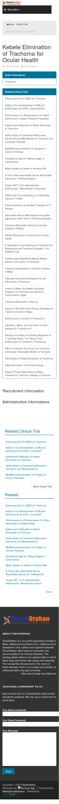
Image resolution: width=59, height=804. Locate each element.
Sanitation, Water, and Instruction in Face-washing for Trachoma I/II (26, 327)
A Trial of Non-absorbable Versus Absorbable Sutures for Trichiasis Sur (25, 572)
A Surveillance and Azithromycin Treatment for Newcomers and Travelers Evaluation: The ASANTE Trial (29, 248)
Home (11, 24)
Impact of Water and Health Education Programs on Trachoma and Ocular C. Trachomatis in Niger (25, 292)
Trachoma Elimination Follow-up (21, 301)
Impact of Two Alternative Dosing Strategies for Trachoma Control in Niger (29, 310)
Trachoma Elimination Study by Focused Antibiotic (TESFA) (26, 227)
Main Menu (13, 9)
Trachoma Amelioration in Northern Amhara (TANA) (27, 270)
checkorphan (31, 66)
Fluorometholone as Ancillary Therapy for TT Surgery (28, 207)
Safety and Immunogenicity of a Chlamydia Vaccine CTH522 (27, 197)
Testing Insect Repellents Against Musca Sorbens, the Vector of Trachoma (26, 260)
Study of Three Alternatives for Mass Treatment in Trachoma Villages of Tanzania (28, 373)
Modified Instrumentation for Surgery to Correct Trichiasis (25, 150)
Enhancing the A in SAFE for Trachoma (25, 98)
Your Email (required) (14, 720)
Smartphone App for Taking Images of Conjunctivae (24, 160)
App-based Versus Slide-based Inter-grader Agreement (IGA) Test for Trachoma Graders (28, 217)
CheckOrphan (28, 784)
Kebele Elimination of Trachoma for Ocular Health (27, 237)
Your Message (10, 730)
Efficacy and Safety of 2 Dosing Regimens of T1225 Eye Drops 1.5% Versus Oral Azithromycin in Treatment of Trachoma (28, 338)
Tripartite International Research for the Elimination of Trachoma (25, 280)
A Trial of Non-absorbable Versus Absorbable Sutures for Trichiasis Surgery (28, 177)
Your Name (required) (14, 710)
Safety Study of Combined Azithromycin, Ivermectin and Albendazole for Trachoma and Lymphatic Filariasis (29, 138)
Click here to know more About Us (38, 673)
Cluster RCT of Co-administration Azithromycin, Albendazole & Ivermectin (25, 187)
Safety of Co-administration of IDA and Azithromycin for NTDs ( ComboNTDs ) (25, 107)
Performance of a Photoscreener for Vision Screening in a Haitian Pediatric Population (27, 117)
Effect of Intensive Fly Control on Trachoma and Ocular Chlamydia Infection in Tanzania (27, 350)
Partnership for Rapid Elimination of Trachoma (29, 358)
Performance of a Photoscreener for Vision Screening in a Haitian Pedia (28, 522)
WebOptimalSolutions (13, 791)
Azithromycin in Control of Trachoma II (25, 318)
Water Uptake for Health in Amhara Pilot (25, 168)
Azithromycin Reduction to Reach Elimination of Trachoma (28, 127)
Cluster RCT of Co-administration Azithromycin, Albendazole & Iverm (24, 581)
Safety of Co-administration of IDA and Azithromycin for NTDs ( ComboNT (25, 449)
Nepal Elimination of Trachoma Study (24, 365)
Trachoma (10, 81)
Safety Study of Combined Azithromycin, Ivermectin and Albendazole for (26, 467)
